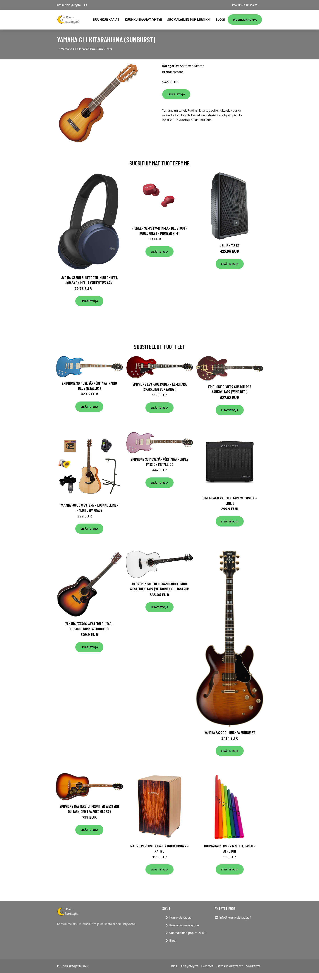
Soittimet (186, 66)
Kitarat (199, 66)
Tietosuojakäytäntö (229, 966)
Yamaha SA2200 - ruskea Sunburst (229, 732)
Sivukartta (253, 966)
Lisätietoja (176, 94)
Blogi (220, 20)
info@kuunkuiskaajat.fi (245, 5)
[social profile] (85, 4)
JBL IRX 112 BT (230, 245)
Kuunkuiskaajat (106, 20)
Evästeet (207, 966)
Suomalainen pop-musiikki (188, 20)
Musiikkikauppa (245, 19)
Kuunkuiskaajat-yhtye (143, 20)
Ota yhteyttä (189, 966)
